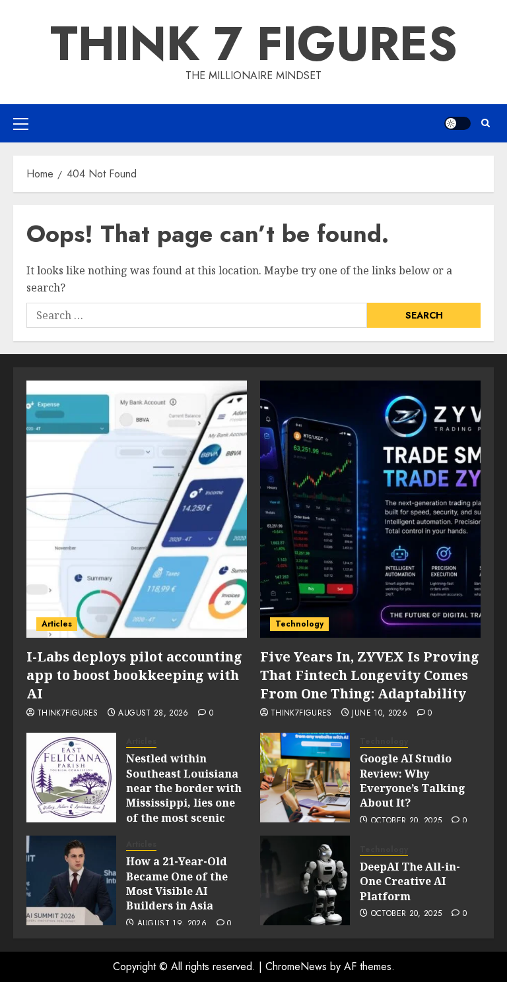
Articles (57, 624)
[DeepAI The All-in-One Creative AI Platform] (305, 880)
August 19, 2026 (172, 924)
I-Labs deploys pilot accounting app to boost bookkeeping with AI (134, 675)
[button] (20, 123)
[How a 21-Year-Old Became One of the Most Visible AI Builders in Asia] (71, 880)
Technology (299, 624)
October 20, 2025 (406, 821)
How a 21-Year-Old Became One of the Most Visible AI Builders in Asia (177, 883)
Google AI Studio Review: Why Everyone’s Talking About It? (412, 780)
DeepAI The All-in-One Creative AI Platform (410, 881)
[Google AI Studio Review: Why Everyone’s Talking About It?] (305, 777)
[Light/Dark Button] (457, 123)
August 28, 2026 (153, 713)
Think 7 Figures (253, 43)
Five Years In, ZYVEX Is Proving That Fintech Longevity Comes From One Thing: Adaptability (369, 675)
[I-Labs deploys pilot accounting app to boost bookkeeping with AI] (136, 509)
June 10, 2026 (379, 713)
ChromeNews (296, 966)
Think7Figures (67, 713)
